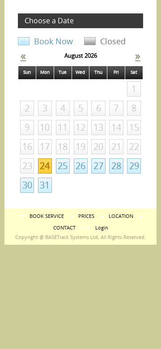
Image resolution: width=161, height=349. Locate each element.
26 (80, 166)
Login (101, 228)
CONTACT (64, 228)
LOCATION (121, 216)
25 (63, 166)
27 (98, 166)
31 (45, 185)
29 (134, 166)
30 (27, 185)
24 (45, 166)
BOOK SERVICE (47, 216)
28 (116, 166)
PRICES (86, 216)
